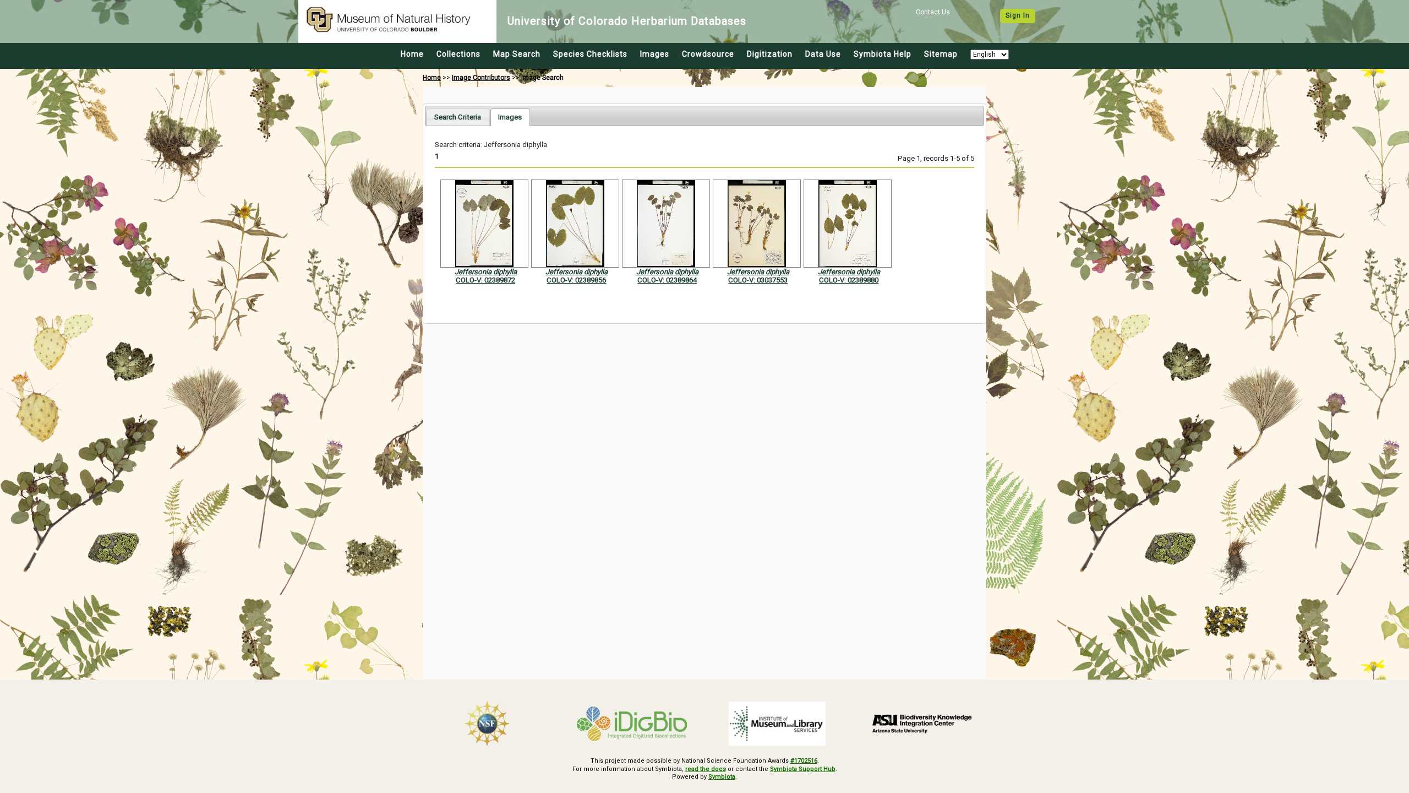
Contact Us (933, 12)
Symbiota (721, 776)
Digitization (770, 54)
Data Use (823, 54)
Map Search (516, 54)
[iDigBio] (632, 724)
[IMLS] (777, 724)
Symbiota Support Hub (802, 769)
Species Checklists (590, 54)
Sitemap (941, 54)
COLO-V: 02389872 (485, 280)
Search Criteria (457, 117)
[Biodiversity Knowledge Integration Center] (922, 723)
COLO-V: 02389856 (576, 280)
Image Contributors (481, 78)
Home (412, 54)
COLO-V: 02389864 (667, 280)
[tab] (458, 117)
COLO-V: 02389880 (848, 280)
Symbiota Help (882, 54)
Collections (458, 54)
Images (654, 54)
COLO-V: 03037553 (758, 280)
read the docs (705, 769)
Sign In (1018, 15)
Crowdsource (708, 54)
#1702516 (803, 760)
